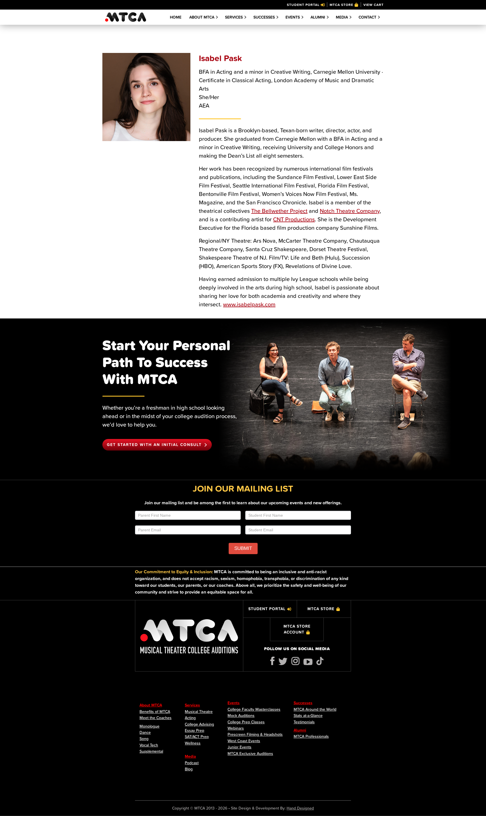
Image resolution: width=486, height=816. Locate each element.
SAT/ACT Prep (197, 736)
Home (175, 17)
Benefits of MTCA (155, 711)
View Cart (373, 4)
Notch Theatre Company (350, 211)
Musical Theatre (199, 711)
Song (144, 738)
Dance (145, 732)
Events (234, 703)
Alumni (317, 17)
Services (234, 17)
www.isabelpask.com (249, 304)
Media (342, 17)
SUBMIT (243, 548)
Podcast (192, 763)
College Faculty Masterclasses (254, 709)
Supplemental (151, 751)
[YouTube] (307, 662)
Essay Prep (194, 730)
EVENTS (292, 17)
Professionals (317, 736)
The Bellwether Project (279, 211)
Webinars (236, 728)
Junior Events (239, 747)
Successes (264, 17)
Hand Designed (300, 808)
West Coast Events (244, 741)
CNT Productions (294, 219)
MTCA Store (341, 4)
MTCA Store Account (297, 629)
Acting (190, 718)
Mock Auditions (241, 715)
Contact (367, 17)
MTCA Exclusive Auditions (250, 753)
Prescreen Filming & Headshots (255, 734)
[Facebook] (272, 661)
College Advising (199, 724)
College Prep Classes (246, 722)
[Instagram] (295, 661)
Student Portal (303, 4)
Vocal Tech (149, 745)
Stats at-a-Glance (308, 715)
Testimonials (304, 722)
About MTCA (201, 17)
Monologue (149, 726)
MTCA (125, 17)
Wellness (193, 743)
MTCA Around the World (315, 709)
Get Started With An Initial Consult (154, 444)
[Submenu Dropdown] (216, 17)
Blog (189, 769)
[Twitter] (282, 661)
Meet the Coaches (156, 718)
